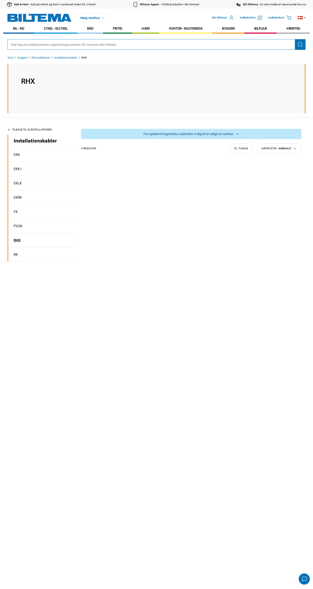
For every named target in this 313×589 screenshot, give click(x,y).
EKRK (18, 197)
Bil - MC (18, 28)
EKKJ (18, 168)
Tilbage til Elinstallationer (32, 129)
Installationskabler (66, 57)
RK (16, 254)
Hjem (146, 28)
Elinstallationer (41, 57)
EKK (17, 154)
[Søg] (300, 44)
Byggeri (228, 28)
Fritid (117, 28)
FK (16, 211)
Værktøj (293, 28)
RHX (17, 240)
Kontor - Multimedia (186, 28)
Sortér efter (276, 148)
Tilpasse (243, 148)
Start (10, 57)
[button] (302, 18)
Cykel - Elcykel (56, 28)
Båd (90, 28)
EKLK (18, 183)
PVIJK (18, 225)
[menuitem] (18, 29)
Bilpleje (260, 28)
